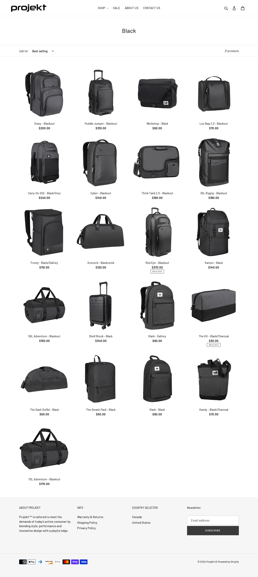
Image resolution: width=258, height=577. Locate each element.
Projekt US (211, 561)
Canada (137, 517)
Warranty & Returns (90, 517)
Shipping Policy (87, 522)
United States (141, 522)
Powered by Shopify (228, 561)
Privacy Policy (86, 528)
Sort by (23, 51)
